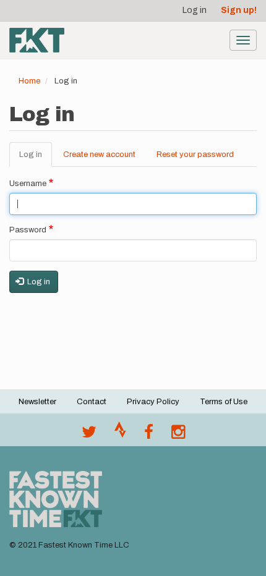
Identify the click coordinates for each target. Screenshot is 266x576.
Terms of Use (223, 401)
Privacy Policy (153, 401)
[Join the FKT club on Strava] (120, 435)
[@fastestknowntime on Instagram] (178, 435)
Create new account (99, 154)
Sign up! (239, 10)
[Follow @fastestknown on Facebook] (148, 435)
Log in (194, 10)
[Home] (37, 40)
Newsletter (37, 401)
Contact (91, 401)
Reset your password (195, 154)
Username (27, 183)
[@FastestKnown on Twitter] (89, 435)
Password (27, 230)
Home (29, 81)
